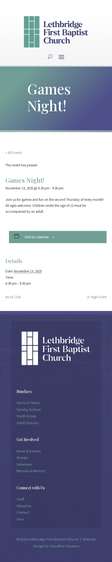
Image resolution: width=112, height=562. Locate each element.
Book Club (13, 297)
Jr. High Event (97, 297)
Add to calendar (37, 237)
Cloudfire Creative (64, 546)
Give (20, 519)
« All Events (13, 152)
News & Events (29, 451)
